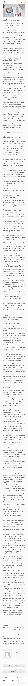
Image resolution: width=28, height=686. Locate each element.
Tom (18, 20)
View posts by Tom (18, 654)
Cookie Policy (16, 680)
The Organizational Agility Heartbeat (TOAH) (14, 670)
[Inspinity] (4, 2)
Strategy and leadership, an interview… (14, 665)
